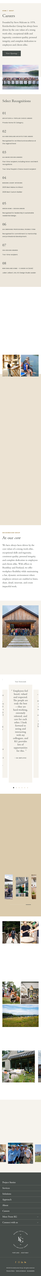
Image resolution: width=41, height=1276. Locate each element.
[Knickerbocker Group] (20, 1239)
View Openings (11, 53)
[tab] (14, 788)
